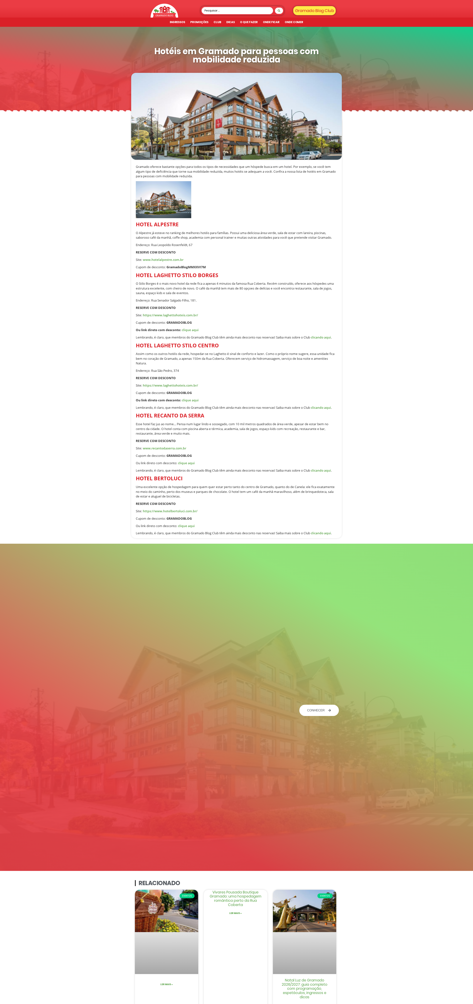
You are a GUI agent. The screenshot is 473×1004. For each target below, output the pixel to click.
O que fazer (249, 22)
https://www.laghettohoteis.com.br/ (170, 315)
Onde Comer (294, 22)
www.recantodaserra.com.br (164, 448)
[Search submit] (279, 11)
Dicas (230, 22)
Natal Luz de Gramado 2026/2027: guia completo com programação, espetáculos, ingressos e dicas (304, 989)
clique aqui (190, 330)
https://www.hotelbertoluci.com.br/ (170, 511)
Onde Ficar (271, 22)
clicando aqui (321, 337)
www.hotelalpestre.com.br (163, 260)
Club (217, 22)
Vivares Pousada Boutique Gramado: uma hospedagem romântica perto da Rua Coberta (235, 898)
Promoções (199, 22)
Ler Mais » (166, 984)
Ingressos (177, 22)
